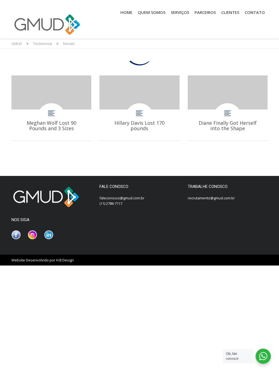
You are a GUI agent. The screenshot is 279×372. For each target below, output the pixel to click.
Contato (255, 12)
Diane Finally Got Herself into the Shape (228, 108)
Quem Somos (151, 12)
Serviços (180, 12)
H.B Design (65, 260)
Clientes (230, 12)
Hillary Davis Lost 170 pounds (139, 108)
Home (126, 12)
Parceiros (205, 12)
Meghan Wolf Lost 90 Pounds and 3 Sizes (51, 108)
